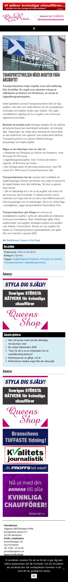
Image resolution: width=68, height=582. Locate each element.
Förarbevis (34, 259)
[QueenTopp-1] (34, 6)
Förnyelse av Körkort (51, 259)
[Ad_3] (25, 495)
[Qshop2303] (25, 304)
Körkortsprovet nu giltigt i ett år (24, 357)
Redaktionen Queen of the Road (23, 240)
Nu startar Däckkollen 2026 (22, 347)
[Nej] (63, 569)
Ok (34, 576)
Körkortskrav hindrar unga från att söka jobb (31, 361)
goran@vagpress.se (14, 551)
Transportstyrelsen (14, 262)
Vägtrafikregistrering (34, 262)
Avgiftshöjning (20, 259)
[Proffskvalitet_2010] (25, 450)
